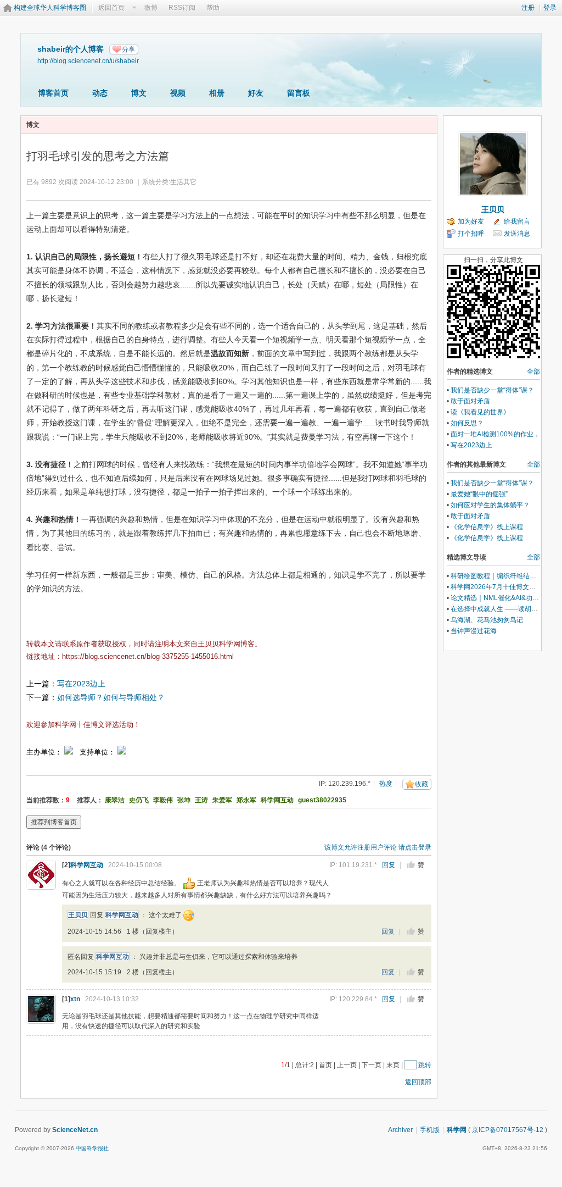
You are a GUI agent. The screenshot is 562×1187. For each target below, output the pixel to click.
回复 (388, 865)
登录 (550, 8)
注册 (528, 8)
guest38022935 (322, 800)
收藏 (421, 784)
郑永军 (246, 800)
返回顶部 (418, 1082)
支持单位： (98, 752)
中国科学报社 (92, 1148)
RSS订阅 (181, 8)
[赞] (411, 865)
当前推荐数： (46, 800)
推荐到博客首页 (54, 822)
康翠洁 (115, 800)
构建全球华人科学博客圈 (50, 8)
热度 (385, 783)
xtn (75, 999)
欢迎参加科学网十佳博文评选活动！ (83, 724)
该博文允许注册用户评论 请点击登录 (377, 847)
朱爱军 (222, 800)
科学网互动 (277, 800)
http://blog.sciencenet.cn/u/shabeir (88, 60)
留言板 (298, 92)
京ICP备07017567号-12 (507, 1130)
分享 (128, 49)
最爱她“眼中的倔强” (479, 494)
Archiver (400, 1130)
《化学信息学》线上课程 (487, 527)
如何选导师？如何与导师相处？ (111, 697)
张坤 (183, 800)
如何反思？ (467, 423)
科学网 (457, 1130)
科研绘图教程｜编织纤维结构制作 (500, 576)
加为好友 (471, 221)
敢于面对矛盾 (470, 401)
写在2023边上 (81, 683)
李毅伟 (163, 800)
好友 (255, 92)
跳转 (424, 1065)
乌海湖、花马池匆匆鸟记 (487, 620)
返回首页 (111, 8)
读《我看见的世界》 (480, 412)
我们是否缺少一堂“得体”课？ (492, 390)
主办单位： (44, 752)
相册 (216, 92)
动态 (100, 92)
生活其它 (183, 182)
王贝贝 (78, 915)
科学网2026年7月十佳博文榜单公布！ (506, 587)
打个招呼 (471, 233)
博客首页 (53, 92)
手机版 (430, 1130)
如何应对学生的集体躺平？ (490, 505)
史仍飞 (139, 800)
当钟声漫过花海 (474, 631)
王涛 (201, 800)
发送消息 (517, 233)
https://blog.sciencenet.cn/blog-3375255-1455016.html (148, 656)
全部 (533, 371)
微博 (151, 8)
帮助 (213, 8)
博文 (139, 92)
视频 (178, 92)
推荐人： (90, 800)
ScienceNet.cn (75, 1130)
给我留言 (517, 221)
